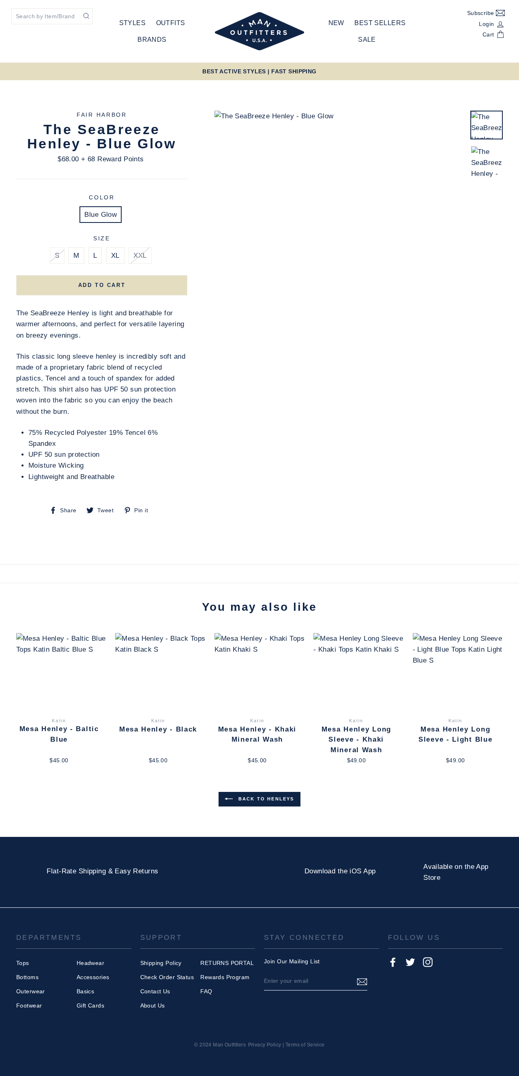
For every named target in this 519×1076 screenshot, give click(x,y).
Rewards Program (224, 977)
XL (115, 255)
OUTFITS (170, 22)
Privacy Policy (264, 1045)
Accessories (93, 977)
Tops (22, 963)
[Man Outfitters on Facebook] (393, 962)
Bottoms (27, 977)
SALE (367, 39)
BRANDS (152, 39)
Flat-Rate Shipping (76, 871)
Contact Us (155, 991)
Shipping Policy (161, 963)
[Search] (86, 15)
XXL (139, 255)
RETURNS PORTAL (227, 963)
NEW (336, 22)
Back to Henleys (265, 798)
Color (102, 198)
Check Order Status (167, 977)
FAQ (206, 991)
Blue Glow (100, 214)
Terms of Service (305, 1045)
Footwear (29, 1005)
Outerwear (30, 991)
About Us (152, 1005)
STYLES (132, 22)
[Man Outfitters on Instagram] (428, 962)
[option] (259, 71)
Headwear (90, 963)
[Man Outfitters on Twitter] (410, 962)
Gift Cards (90, 1005)
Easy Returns (136, 871)
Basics (85, 991)
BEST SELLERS (379, 22)
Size (101, 238)
